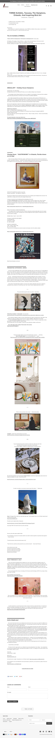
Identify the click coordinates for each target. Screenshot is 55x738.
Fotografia (15, 718)
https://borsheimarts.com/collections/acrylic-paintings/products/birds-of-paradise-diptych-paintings (27, 337)
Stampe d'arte (9, 718)
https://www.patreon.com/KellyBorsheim (14, 663)
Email (29, 687)
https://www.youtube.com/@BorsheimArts (37, 659)
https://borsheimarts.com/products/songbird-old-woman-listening (18, 434)
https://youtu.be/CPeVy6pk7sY (13, 325)
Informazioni (5, 721)
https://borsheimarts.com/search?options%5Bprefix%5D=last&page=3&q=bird (20, 523)
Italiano (5, 731)
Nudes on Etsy (21, 718)
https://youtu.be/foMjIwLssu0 (12, 518)
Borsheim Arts (44, 734)
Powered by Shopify (49, 734)
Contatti (10, 721)
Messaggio (9, 692)
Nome (8, 687)
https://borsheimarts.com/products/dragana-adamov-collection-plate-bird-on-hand (21, 479)
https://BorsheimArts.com (11, 656)
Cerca (4, 718)
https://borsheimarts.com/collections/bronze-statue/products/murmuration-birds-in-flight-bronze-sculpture (25, 315)
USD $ (11, 731)
